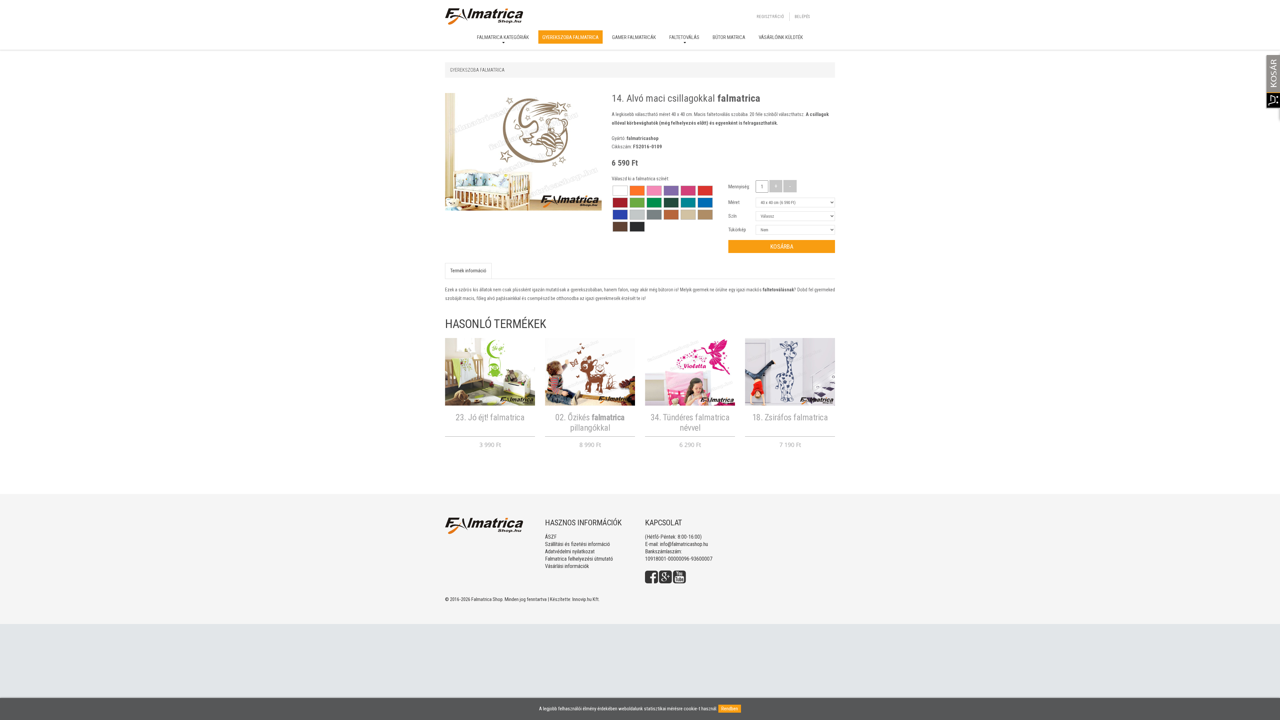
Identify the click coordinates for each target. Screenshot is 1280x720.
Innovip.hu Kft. (586, 599)
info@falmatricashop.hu (684, 544)
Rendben (729, 709)
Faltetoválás (684, 37)
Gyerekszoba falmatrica (570, 37)
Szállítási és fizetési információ (577, 544)
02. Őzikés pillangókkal (590, 422)
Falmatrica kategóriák (503, 37)
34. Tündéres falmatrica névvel (690, 422)
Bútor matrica (729, 37)
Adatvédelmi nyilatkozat (570, 551)
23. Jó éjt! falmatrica (490, 417)
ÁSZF (551, 537)
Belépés (802, 16)
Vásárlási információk (567, 566)
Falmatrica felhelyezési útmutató (579, 559)
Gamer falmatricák (634, 37)
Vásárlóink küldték (781, 37)
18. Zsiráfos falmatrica (790, 417)
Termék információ (468, 271)
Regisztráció (770, 16)
